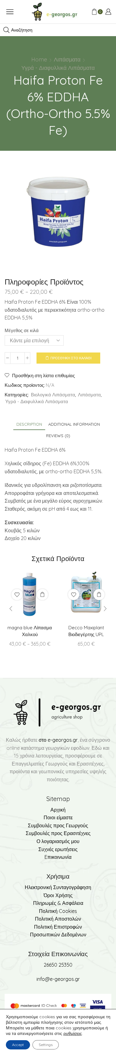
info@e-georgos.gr (58, 979)
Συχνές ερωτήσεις (58, 849)
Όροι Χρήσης (58, 895)
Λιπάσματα (67, 59)
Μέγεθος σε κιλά (22, 330)
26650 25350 (58, 965)
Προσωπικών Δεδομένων (58, 934)
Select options (42, 594)
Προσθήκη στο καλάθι (71, 358)
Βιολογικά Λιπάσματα (53, 395)
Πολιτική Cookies (58, 911)
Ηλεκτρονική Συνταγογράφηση (58, 887)
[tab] (29, 424)
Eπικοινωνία (58, 857)
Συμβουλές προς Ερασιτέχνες (58, 833)
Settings (46, 1044)
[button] (11, 608)
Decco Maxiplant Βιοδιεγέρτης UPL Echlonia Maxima (86, 634)
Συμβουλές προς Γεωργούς (58, 825)
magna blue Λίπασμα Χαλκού (29, 631)
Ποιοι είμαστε (58, 817)
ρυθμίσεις (72, 1033)
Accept (18, 1044)
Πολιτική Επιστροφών (58, 927)
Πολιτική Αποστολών (58, 919)
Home (39, 59)
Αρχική (58, 810)
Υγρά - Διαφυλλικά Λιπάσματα (58, 67)
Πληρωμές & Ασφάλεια (58, 903)
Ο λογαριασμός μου (58, 841)
